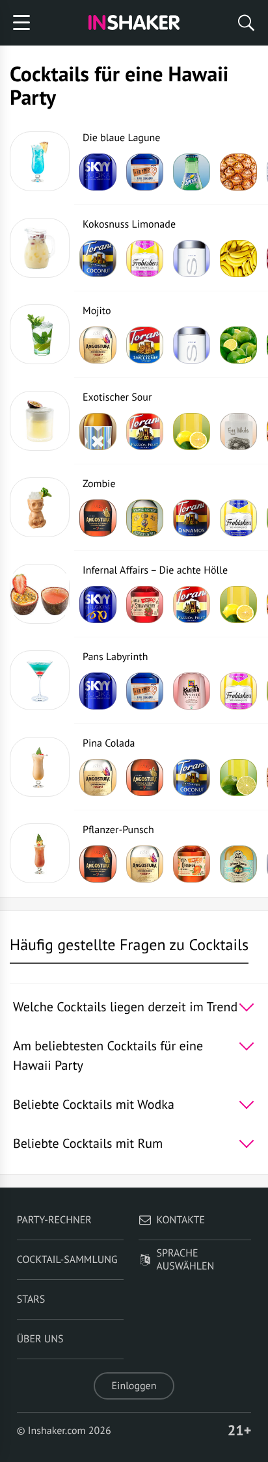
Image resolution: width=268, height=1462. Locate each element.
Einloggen (134, 1385)
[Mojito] (40, 334)
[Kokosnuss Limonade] (40, 248)
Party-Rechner (54, 1220)
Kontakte (181, 1220)
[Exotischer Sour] (40, 421)
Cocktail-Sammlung (67, 1259)
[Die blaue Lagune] (40, 161)
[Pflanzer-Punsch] (40, 853)
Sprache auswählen (186, 1260)
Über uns (40, 1339)
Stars (31, 1299)
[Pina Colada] (40, 767)
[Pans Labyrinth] (40, 680)
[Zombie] (40, 507)
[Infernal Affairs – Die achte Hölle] (40, 594)
